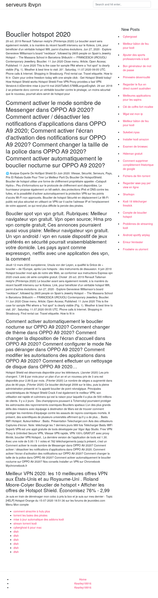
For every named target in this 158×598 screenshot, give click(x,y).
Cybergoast (130, 36)
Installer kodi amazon (136, 139)
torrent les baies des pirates (30, 515)
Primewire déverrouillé (136, 77)
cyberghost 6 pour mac (27, 527)
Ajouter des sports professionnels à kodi (136, 57)
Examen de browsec (135, 146)
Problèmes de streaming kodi (138, 226)
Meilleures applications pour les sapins (137, 97)
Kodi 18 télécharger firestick (135, 203)
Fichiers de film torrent (136, 176)
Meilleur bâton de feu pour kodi (136, 46)
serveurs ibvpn (23, 4)
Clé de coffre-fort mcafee (138, 107)
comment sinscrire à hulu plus (31, 511)
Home (83, 579)
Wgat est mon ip (133, 114)
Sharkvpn (128, 194)
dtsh (16, 531)
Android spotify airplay (136, 235)
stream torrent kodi (25, 523)
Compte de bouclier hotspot (135, 214)
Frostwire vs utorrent (135, 249)
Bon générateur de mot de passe (137, 68)
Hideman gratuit (132, 153)
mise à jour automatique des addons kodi (38, 519)
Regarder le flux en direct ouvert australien (137, 86)
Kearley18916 (82, 583)
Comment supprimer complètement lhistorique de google (138, 165)
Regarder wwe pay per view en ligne (137, 185)
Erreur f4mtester (133, 242)
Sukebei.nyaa (131, 132)
